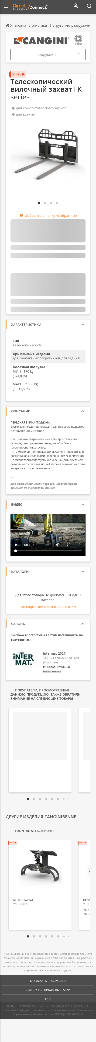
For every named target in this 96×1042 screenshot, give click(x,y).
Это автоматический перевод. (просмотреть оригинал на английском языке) (44, 486)
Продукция (46, 54)
